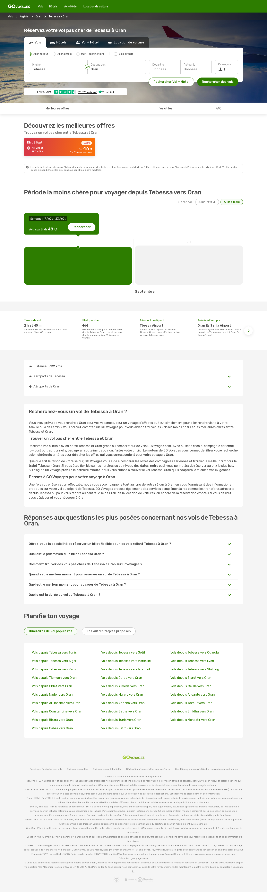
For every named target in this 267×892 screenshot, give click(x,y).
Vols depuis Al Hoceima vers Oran (56, 703)
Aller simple (232, 202)
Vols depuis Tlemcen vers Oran (54, 678)
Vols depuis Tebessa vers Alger (54, 661)
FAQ (218, 108)
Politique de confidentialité (107, 769)
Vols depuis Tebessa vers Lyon (192, 661)
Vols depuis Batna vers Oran (121, 711)
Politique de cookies (77, 769)
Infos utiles (164, 108)
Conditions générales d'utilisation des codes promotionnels (206, 769)
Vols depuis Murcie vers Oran (122, 694)
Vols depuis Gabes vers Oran (52, 728)
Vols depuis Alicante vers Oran (192, 694)
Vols (40, 6)
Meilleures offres (57, 108)
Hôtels (53, 6)
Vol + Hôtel (70, 6)
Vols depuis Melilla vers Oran (190, 686)
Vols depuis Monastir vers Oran (192, 720)
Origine (36, 64)
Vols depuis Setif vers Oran (121, 728)
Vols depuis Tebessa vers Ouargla (194, 652)
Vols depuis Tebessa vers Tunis (54, 652)
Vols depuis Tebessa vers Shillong (194, 669)
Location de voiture (95, 6)
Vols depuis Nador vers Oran (52, 694)
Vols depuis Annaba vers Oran (123, 703)
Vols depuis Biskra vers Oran (52, 720)
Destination (98, 64)
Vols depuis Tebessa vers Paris (54, 669)
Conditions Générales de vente (46, 769)
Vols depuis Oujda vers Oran (121, 678)
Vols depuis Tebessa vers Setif (123, 652)
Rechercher (82, 227)
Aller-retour (207, 202)
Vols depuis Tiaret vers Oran (190, 678)
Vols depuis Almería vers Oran (122, 686)
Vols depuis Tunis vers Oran (121, 720)
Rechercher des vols (218, 82)
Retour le (189, 64)
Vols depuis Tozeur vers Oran (191, 703)
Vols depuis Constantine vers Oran (57, 711)
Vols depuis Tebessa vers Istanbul (125, 669)
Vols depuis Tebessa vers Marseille (126, 661)
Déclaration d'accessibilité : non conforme (148, 769)
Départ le (158, 64)
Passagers (224, 64)
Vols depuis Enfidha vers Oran (192, 711)
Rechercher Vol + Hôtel (171, 82)
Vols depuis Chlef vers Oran (52, 686)
